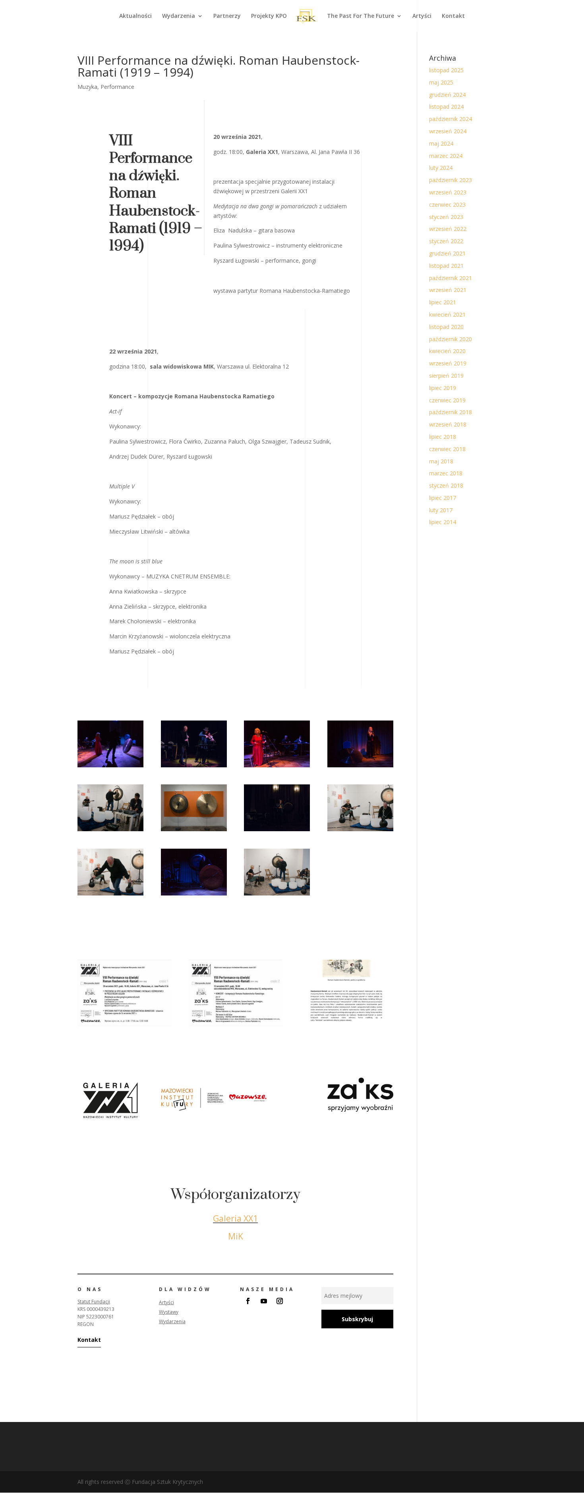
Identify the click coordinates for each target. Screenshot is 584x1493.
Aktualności (135, 16)
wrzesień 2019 (447, 363)
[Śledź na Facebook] (248, 1301)
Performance (117, 86)
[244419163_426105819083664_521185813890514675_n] (194, 895)
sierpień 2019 (446, 375)
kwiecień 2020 (447, 351)
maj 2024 (441, 143)
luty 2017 (441, 510)
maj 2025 (441, 82)
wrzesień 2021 (447, 290)
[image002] (235, 1026)
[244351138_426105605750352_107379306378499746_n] (277, 895)
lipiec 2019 (442, 388)
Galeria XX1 (235, 1218)
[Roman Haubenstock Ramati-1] (346, 1026)
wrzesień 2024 (447, 131)
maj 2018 (441, 461)
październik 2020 (450, 339)
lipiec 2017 (442, 498)
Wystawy (168, 1312)
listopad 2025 (446, 70)
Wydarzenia (178, 16)
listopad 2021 (446, 265)
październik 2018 (450, 412)
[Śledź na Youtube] (263, 1301)
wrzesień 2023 (447, 192)
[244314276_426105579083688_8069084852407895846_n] (194, 831)
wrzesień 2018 (447, 424)
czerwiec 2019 (447, 400)
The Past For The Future (360, 16)
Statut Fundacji (93, 1301)
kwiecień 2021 (447, 314)
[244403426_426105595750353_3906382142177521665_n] (110, 831)
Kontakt (453, 16)
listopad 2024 (446, 106)
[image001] (124, 1026)
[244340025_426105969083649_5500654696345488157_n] (194, 767)
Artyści (421, 16)
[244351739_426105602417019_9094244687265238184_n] (360, 831)
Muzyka (87, 86)
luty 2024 (441, 167)
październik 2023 (450, 180)
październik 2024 (450, 119)
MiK (235, 1236)
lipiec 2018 (442, 436)
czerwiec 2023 (447, 204)
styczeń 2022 (446, 241)
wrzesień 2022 (447, 229)
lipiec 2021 (442, 302)
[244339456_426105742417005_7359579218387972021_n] (277, 831)
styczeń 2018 (446, 485)
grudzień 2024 (447, 94)
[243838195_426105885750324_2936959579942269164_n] (277, 767)
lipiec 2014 (442, 522)
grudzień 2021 (447, 253)
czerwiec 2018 (447, 449)
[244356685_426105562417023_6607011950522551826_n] (110, 895)
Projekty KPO (269, 16)
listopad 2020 (446, 326)
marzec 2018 (445, 473)
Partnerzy (227, 16)
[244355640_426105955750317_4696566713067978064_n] (110, 767)
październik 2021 (450, 278)
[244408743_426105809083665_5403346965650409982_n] (360, 767)
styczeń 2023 (446, 217)
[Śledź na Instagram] (279, 1301)
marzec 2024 (445, 155)
